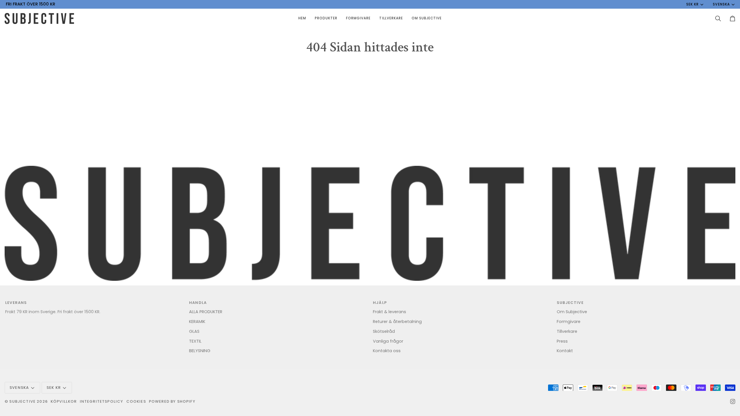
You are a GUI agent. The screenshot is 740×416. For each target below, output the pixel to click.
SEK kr (692, 4)
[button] (326, 18)
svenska (721, 4)
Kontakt (565, 351)
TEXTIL (195, 341)
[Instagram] (732, 401)
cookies (136, 401)
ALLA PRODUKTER (205, 312)
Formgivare (568, 321)
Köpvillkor (64, 401)
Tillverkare (567, 331)
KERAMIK (197, 321)
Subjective (22, 401)
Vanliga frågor (388, 341)
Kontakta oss (387, 351)
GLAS (194, 331)
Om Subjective (572, 312)
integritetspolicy (101, 401)
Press (562, 341)
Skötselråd (384, 331)
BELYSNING (199, 351)
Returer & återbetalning (397, 321)
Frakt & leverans (389, 312)
